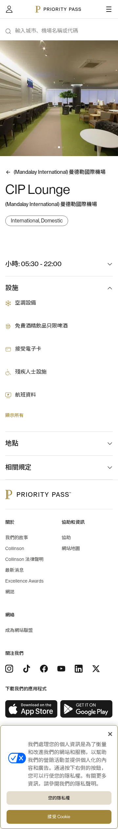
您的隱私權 (59, 798)
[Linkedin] (79, 669)
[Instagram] (9, 669)
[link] (31, 709)
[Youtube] (61, 669)
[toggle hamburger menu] (109, 9)
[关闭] (110, 734)
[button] (55, 147)
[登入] (9, 9)
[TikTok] (26, 669)
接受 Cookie (59, 817)
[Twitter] (96, 669)
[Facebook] (44, 669)
